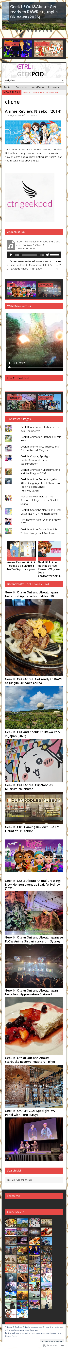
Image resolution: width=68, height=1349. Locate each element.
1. (30, 261)
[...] (37, 160)
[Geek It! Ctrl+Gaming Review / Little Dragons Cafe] (18, 48)
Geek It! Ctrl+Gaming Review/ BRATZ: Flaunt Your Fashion (32, 829)
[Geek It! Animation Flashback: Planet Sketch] (34, 1289)
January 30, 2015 (14, 115)
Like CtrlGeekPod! (18, 378)
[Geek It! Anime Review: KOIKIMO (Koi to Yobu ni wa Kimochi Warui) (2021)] (46, 1280)
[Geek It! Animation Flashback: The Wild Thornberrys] (34, 1280)
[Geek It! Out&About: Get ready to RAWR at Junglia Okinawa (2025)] (34, 727)
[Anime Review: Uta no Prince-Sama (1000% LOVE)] (52, 549)
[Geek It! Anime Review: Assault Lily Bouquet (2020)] (11, 1289)
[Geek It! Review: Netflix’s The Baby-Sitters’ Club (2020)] (34, 1307)
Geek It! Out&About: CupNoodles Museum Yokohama (29, 787)
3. (24, 268)
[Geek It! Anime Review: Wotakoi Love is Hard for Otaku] (21, 549)
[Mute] (47, 254)
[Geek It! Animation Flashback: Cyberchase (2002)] (22, 1307)
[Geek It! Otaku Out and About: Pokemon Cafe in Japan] (21, 402)
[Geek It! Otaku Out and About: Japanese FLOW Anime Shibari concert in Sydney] (34, 985)
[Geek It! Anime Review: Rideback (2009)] (11, 1316)
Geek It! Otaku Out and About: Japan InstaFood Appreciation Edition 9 (31, 992)
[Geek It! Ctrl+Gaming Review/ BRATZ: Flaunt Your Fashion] (34, 876)
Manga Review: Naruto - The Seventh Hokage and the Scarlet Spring (39, 500)
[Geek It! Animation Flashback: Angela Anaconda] (34, 1271)
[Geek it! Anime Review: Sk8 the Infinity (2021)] (11, 1298)
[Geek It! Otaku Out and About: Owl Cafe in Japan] (11, 1261)
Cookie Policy (11, 1336)
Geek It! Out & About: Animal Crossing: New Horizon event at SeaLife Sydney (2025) (33, 884)
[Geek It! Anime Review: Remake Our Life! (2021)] (46, 1271)
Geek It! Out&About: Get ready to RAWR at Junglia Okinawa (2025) (34, 681)
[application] (34, 255)
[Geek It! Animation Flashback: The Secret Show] (34, 1252)
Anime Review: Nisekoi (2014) (33, 111)
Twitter (7, 87)
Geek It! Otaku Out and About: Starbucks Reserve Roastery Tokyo (30, 1060)
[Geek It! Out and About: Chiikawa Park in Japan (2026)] (34, 780)
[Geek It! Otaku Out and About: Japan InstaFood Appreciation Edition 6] (22, 1261)
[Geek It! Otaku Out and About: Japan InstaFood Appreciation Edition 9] (34, 1053)
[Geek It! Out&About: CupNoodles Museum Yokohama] (34, 822)
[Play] (11, 254)
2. (30, 265)
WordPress (38, 87)
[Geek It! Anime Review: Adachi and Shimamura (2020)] (22, 1298)
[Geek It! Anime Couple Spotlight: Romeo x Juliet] (22, 1289)
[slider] (55, 254)
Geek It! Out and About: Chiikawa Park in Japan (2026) (32, 734)
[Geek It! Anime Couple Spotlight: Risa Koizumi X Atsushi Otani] (46, 1298)
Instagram (53, 87)
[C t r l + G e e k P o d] (34, 70)
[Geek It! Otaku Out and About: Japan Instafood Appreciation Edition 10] (34, 674)
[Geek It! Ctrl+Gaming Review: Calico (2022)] (48, 48)
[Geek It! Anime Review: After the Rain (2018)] (22, 1316)
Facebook (21, 87)
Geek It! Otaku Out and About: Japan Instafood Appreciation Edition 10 (31, 594)
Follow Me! (13, 1196)
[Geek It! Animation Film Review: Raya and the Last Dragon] (46, 1289)
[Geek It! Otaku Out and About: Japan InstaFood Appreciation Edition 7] (22, 1252)
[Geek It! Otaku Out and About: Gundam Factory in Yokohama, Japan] (52, 289)
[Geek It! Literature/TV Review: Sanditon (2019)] (22, 1280)
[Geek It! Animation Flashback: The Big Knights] (34, 1298)
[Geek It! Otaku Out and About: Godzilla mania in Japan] (11, 1252)
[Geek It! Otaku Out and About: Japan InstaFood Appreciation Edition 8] (34, 1243)
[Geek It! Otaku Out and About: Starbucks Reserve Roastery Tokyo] (34, 1106)
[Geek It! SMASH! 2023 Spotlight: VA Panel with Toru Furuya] (21, 289)
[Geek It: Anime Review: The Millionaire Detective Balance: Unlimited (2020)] (11, 1307)
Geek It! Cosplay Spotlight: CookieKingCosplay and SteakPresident (35, 460)
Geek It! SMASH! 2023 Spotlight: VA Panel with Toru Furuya (30, 1112)
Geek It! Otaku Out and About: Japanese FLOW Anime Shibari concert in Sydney (34, 939)
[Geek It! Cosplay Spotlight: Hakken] (46, 1307)
